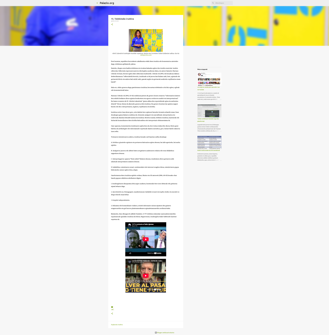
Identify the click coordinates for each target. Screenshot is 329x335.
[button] (112, 24)
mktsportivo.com (145, 55)
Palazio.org (107, 2)
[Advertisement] (228, 59)
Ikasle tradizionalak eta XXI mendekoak (208, 150)
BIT (112, 309)
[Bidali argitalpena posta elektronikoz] (112, 307)
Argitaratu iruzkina (117, 324)
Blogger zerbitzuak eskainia (165, 332)
